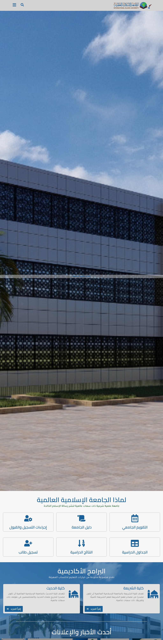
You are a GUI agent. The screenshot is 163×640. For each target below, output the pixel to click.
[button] (14, 5)
